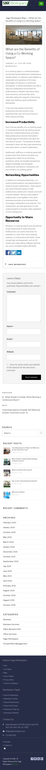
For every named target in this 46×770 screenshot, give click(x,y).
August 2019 (9, 600)
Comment (11, 291)
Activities (7, 742)
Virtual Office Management (15, 644)
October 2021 (9, 557)
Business (7, 619)
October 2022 (9, 532)
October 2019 (9, 595)
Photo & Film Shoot (11, 706)
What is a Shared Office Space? (22, 470)
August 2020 (9, 590)
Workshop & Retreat (11, 713)
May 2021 (7, 576)
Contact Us (8, 745)
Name (10, 326)
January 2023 (9, 527)
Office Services (10, 634)
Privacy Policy (9, 680)
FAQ (5, 665)
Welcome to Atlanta (18, 492)
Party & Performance (11, 702)
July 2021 (7, 566)
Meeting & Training (10, 699)
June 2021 (7, 571)
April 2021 (7, 581)
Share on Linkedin (18, 252)
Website (10, 351)
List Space (8, 669)
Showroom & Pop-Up (11, 709)
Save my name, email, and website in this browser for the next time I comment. (23, 367)
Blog (5, 673)
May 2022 (7, 537)
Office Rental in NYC (12, 629)
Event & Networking (11, 695)
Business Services (11, 624)
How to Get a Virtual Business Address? (24, 481)
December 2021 (10, 552)
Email (10, 339)
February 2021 (9, 586)
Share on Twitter (13, 252)
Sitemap (15, 764)
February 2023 (9, 522)
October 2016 (9, 605)
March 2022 (8, 542)
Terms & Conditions (11, 683)
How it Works (9, 676)
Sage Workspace (17, 264)
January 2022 (9, 547)
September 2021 (10, 561)
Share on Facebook (8, 252)
